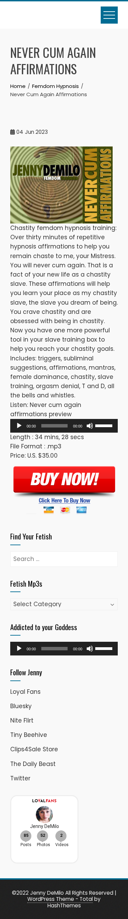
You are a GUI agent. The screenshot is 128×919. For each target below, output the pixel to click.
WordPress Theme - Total (60, 899)
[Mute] (89, 425)
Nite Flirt (21, 720)
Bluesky (21, 706)
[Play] (19, 425)
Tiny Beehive (28, 735)
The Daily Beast (33, 764)
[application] (64, 426)
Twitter (20, 778)
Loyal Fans (25, 692)
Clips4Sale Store (34, 749)
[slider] (104, 425)
